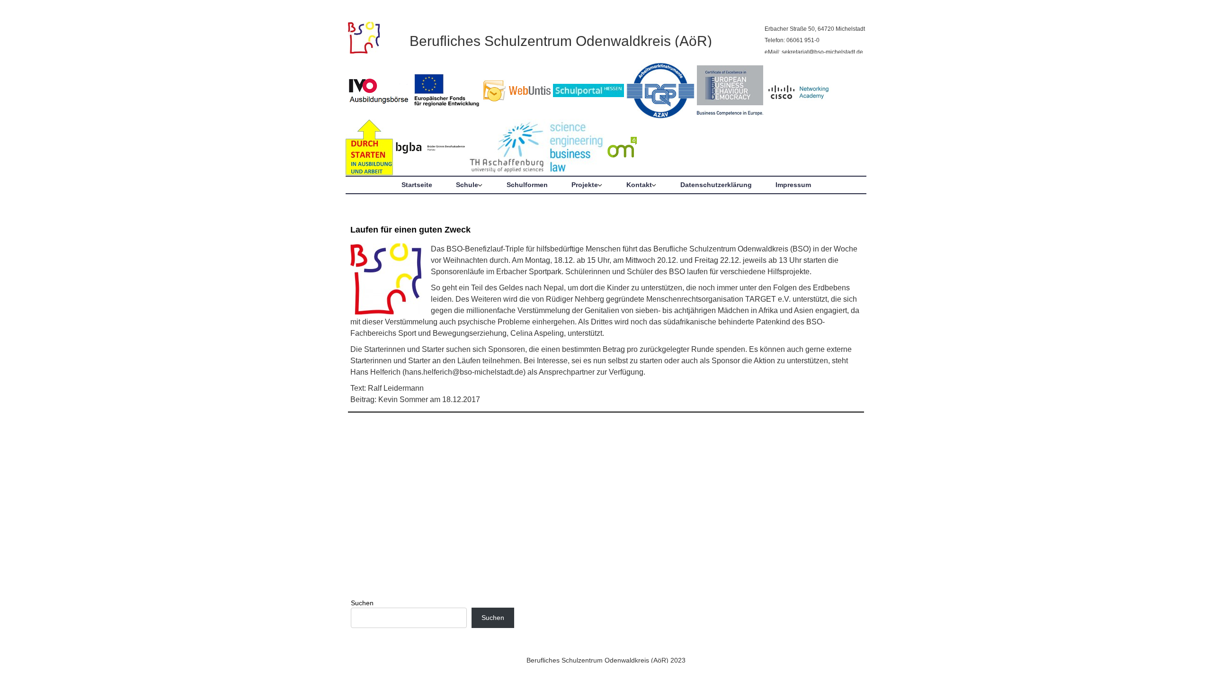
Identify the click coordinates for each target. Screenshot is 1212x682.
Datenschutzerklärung (716, 184)
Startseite (416, 184)
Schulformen (527, 184)
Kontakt (639, 184)
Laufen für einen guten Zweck (410, 229)
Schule (467, 184)
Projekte (584, 184)
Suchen (362, 603)
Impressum (793, 184)
